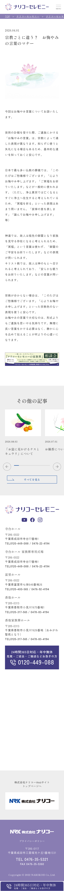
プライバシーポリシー (32, 841)
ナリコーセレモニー (27, 16)
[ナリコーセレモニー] (27, 7)
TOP (7, 16)
